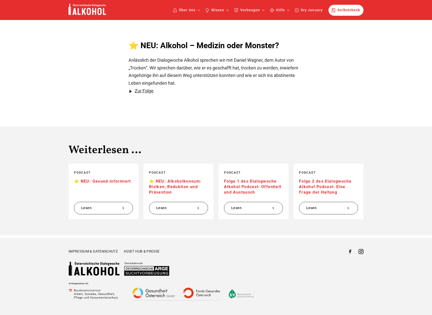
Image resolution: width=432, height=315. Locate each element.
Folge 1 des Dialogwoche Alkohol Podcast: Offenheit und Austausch (252, 187)
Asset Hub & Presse (142, 251)
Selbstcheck (349, 10)
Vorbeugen (250, 10)
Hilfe (280, 10)
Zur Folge (144, 90)
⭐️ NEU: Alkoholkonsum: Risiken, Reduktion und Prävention (175, 187)
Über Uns (187, 10)
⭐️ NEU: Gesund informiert (102, 181)
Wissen (217, 10)
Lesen (86, 208)
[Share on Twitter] (361, 252)
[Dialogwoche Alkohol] (87, 13)
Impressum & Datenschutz (93, 251)
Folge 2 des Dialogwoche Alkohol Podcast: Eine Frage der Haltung (325, 187)
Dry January (312, 10)
